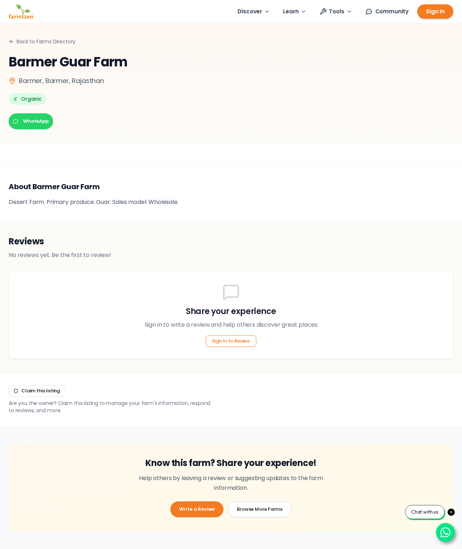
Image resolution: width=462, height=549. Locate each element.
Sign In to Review (231, 340)
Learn (290, 11)
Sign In (435, 11)
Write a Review (197, 509)
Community (392, 11)
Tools (336, 11)
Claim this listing (40, 390)
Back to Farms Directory (46, 41)
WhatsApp (36, 121)
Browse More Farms (259, 509)
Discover (249, 11)
